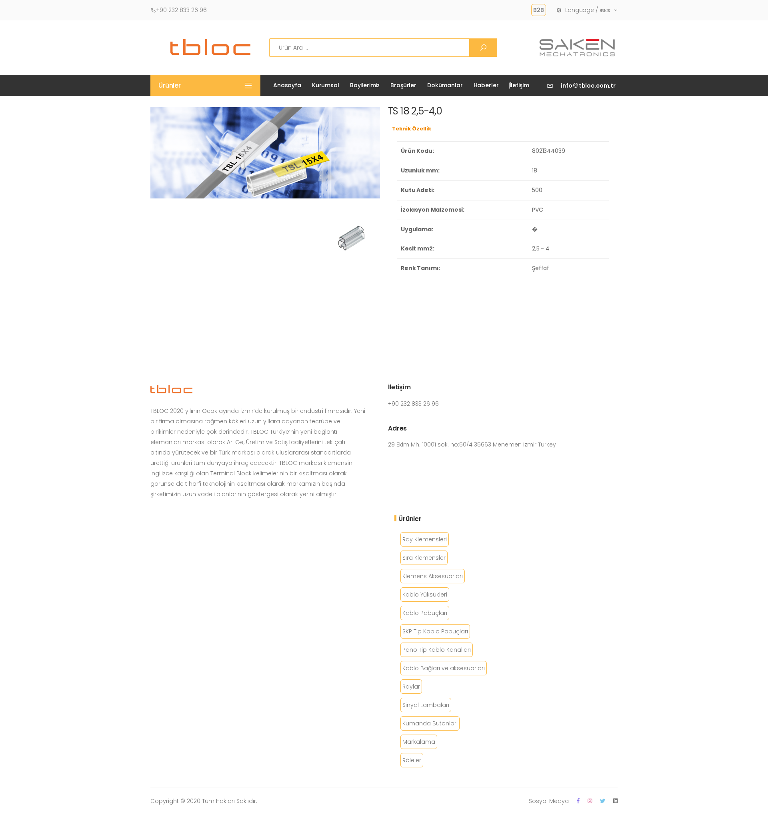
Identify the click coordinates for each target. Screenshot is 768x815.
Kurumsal (325, 85)
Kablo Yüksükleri (424, 595)
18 (534, 170)
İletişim (519, 85)
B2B (538, 10)
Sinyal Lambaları (425, 705)
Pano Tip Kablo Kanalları (436, 650)
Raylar (411, 687)
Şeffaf (540, 268)
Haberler (486, 85)
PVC (537, 210)
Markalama (418, 742)
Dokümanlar (445, 85)
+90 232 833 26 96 (181, 10)
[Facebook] (578, 800)
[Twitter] (602, 800)
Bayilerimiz (365, 85)
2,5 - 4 (541, 248)
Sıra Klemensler (424, 558)
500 (537, 190)
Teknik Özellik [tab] (411, 128)
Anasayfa (287, 85)
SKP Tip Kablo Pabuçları (435, 631)
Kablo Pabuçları (424, 613)
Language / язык (587, 10)
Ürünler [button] (169, 85)
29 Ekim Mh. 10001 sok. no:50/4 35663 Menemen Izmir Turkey (472, 445)
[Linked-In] (615, 800)
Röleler (411, 760)
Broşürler (403, 85)
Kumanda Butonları (430, 723)
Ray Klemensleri (424, 539)
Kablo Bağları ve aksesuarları (443, 668)
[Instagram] (590, 800)
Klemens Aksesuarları (432, 576)
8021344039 (548, 151)
